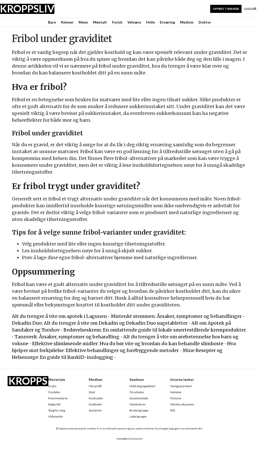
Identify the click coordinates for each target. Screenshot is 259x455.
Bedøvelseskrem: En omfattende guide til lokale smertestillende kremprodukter (154, 330)
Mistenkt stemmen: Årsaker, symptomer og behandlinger (176, 316)
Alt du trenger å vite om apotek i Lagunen (59, 316)
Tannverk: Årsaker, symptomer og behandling (67, 337)
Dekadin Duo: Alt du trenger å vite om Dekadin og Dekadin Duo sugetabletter (100, 323)
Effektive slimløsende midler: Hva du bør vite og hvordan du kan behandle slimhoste (127, 343)
